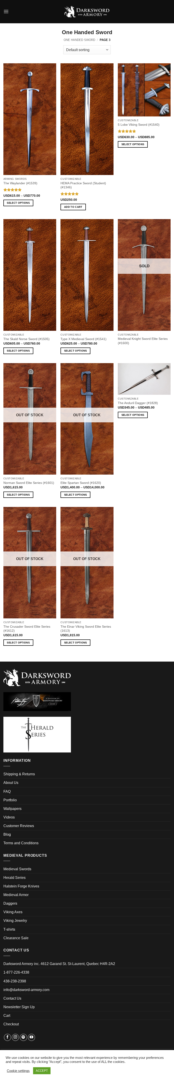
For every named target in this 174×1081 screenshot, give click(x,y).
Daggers (10, 903)
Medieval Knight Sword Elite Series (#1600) (143, 341)
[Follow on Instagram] (15, 1037)
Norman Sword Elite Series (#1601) (28, 483)
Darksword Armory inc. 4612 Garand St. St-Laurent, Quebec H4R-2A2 (59, 964)
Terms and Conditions (21, 843)
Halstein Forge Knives (21, 886)
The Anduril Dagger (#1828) (138, 403)
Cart (6, 1015)
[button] (6, 11)
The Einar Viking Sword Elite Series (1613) (85, 628)
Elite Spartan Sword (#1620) (80, 483)
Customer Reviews (18, 826)
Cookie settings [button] (18, 1071)
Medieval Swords (17, 869)
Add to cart (73, 207)
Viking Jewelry (15, 921)
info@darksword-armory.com (26, 990)
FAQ (7, 791)
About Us (10, 783)
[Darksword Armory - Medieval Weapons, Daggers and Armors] (87, 12)
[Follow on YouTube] (31, 1037)
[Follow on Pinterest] (23, 1037)
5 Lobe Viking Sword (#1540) (139, 124)
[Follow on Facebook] (7, 1037)
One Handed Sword (79, 40)
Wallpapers (12, 809)
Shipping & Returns (19, 774)
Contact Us (12, 998)
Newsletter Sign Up (19, 1007)
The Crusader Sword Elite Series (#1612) (26, 628)
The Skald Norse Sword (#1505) (26, 339)
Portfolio (10, 800)
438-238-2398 (14, 981)
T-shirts (9, 929)
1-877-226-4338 (16, 972)
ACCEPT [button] (42, 1070)
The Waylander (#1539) (20, 183)
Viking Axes (12, 912)
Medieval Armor (16, 895)
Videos (9, 817)
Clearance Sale (16, 938)
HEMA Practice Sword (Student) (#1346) (83, 185)
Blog (7, 834)
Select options (18, 202)
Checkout (11, 1024)
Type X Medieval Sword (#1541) (83, 339)
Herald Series (14, 878)
